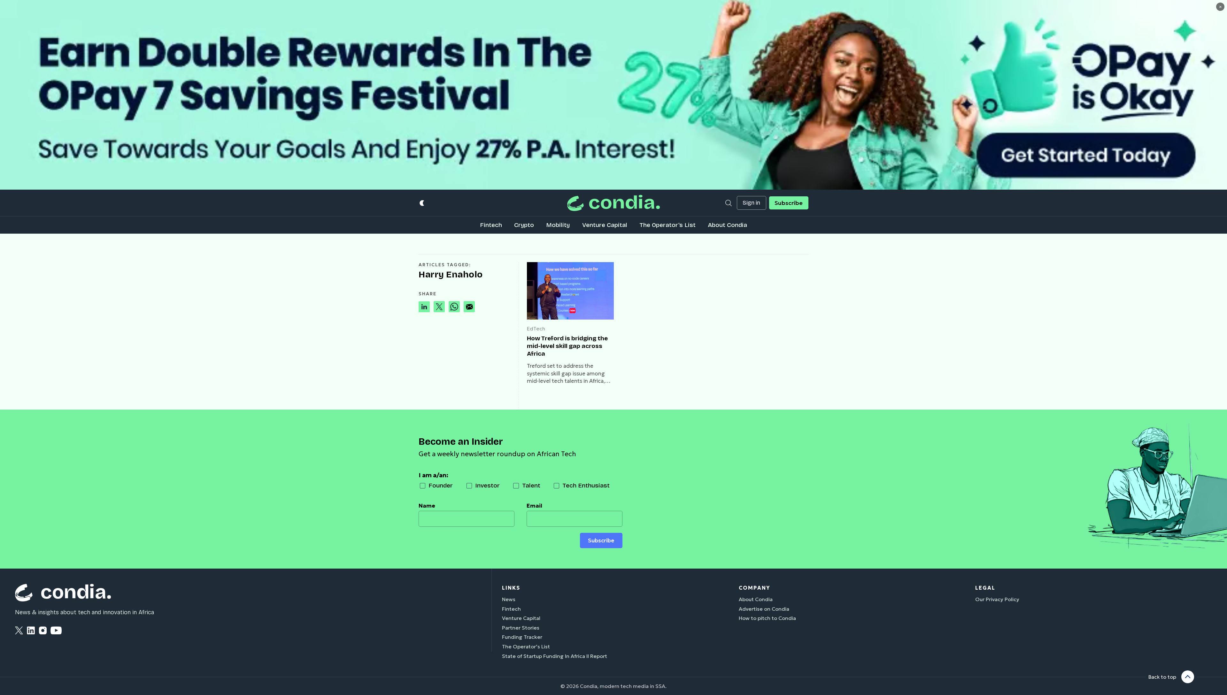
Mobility (558, 225)
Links (511, 588)
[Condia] (613, 203)
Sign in (751, 203)
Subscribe (789, 203)
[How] (570, 291)
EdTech (536, 328)
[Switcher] (422, 203)
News (508, 599)
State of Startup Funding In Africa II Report (554, 656)
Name (427, 505)
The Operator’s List (667, 225)
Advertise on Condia (764, 609)
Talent (531, 485)
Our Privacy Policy (997, 599)
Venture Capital (604, 225)
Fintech (491, 225)
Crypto (524, 225)
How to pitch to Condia (767, 618)
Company (754, 588)
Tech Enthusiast (586, 485)
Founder (440, 485)
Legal (985, 588)
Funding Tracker (522, 637)
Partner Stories (520, 627)
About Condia (727, 225)
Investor (487, 485)
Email (534, 505)
